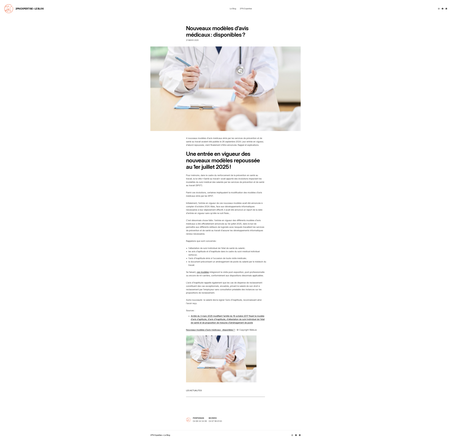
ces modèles (203, 272)
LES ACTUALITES (194, 390)
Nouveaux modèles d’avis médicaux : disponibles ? (217, 31)
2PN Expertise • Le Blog (30, 8)
